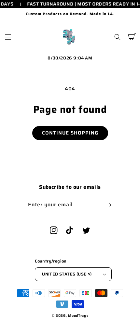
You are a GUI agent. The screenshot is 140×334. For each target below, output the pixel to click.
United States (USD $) (66, 274)
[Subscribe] (109, 204)
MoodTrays (78, 315)
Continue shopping (70, 133)
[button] (8, 37)
